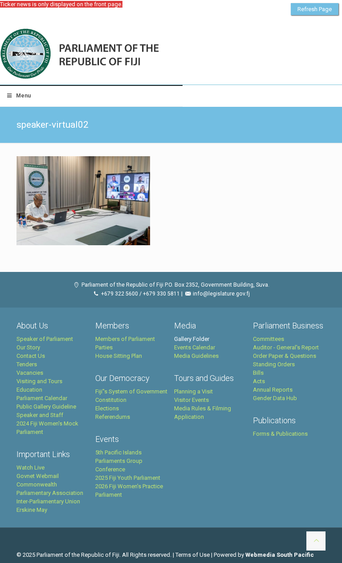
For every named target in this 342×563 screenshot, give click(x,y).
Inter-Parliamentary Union (48, 501)
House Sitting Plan (118, 355)
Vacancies (29, 372)
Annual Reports (273, 389)
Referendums (112, 416)
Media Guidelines (196, 355)
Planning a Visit (193, 391)
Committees (268, 339)
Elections (107, 408)
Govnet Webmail (37, 476)
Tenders (26, 364)
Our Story (28, 347)
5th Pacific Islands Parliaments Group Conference (118, 461)
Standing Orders (274, 364)
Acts (259, 381)
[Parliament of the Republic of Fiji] (116, 54)
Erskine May (31, 509)
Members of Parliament (125, 339)
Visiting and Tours (39, 381)
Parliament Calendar (41, 398)
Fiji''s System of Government (131, 391)
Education (29, 389)
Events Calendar (194, 347)
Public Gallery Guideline (46, 406)
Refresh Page (314, 9)
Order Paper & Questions (284, 355)
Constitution (110, 400)
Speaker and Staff (39, 415)
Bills (258, 372)
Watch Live (30, 467)
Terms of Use (192, 554)
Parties (104, 347)
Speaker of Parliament (44, 339)
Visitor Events (191, 400)
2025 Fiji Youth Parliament (127, 477)
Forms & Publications (280, 433)
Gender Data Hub (275, 398)
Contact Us (30, 355)
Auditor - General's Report (286, 347)
